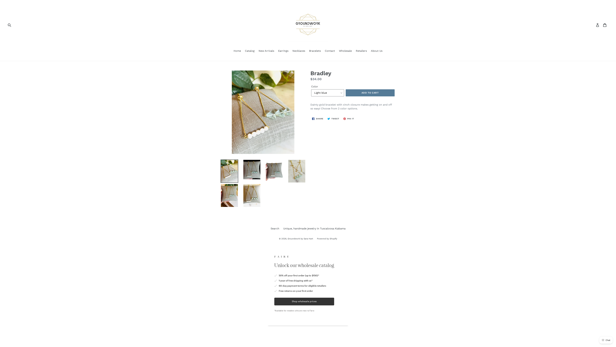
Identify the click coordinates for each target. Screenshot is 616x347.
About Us (376, 50)
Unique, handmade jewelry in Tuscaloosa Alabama (314, 228)
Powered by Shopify (327, 238)
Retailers (361, 50)
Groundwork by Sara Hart (300, 238)
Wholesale (345, 50)
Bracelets (315, 50)
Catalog (250, 50)
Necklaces (298, 50)
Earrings (283, 50)
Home (237, 50)
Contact (330, 50)
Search (275, 228)
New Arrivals (266, 50)
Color (314, 86)
